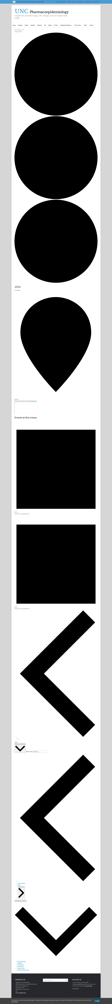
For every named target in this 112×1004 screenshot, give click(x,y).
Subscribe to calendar (20, 901)
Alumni (50, 25)
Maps (74, 2)
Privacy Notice (14, 1001)
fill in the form (88, 986)
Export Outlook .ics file (23, 970)
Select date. (29, 751)
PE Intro (56, 25)
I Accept (97, 1001)
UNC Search (96, 2)
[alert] (56, 467)
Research (39, 25)
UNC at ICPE (77, 25)
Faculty (26, 25)
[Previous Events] (58, 737)
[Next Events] (18, 739)
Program (20, 25)
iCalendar (20, 963)
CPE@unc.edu (22, 992)
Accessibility (58, 2)
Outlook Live (21, 966)
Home (14, 25)
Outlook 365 (21, 965)
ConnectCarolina (88, 2)
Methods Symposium (65, 25)
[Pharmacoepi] (41, 11)
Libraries (69, 2)
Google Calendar (22, 961)
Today (15, 742)
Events (64, 2)
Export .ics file (21, 968)
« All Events (17, 290)
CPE (45, 25)
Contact (91, 25)
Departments (80, 2)
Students (32, 25)
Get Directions (33, 401)
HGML (85, 25)
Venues (19, 29)
